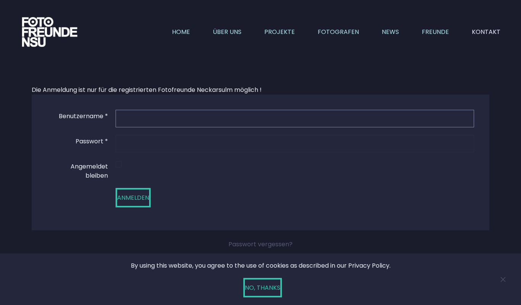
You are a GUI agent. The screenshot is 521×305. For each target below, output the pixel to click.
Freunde (435, 31)
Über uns (227, 31)
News (390, 31)
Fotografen (338, 31)
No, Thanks (262, 287)
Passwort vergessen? (260, 244)
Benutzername (83, 116)
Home (181, 31)
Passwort (92, 141)
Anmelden (133, 197)
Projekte (279, 31)
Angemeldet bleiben (89, 171)
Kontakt (486, 31)
